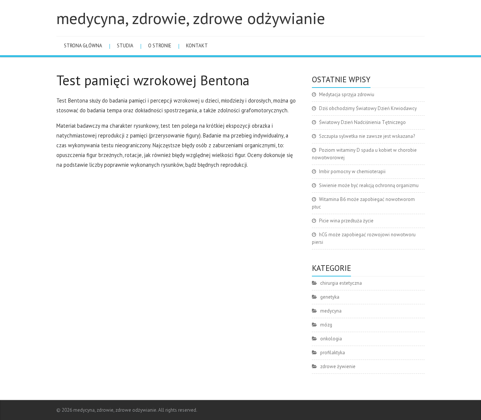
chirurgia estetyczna (341, 283)
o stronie (159, 45)
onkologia (331, 338)
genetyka (329, 297)
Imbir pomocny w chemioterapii (352, 171)
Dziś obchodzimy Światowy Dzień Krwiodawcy (368, 108)
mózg (326, 325)
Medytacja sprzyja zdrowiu (346, 94)
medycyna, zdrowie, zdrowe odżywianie (190, 18)
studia (125, 45)
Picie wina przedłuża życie (346, 221)
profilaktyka (332, 352)
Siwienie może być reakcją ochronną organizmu (369, 185)
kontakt (197, 45)
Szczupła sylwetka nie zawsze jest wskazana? (367, 136)
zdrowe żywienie (337, 366)
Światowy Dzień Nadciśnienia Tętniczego (362, 122)
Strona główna (83, 45)
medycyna (331, 311)
